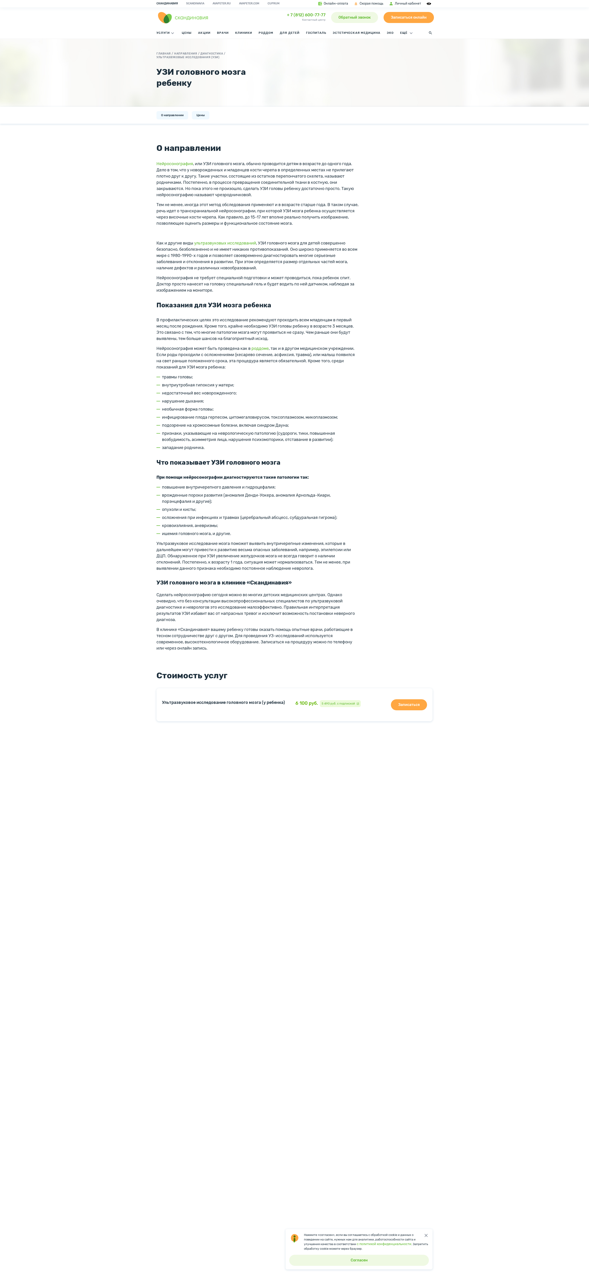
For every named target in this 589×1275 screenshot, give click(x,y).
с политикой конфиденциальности (384, 1244)
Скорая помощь (371, 4)
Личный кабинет (408, 4)
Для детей (289, 33)
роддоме (260, 348)
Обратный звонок (354, 17)
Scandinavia (195, 3)
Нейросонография (174, 163)
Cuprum (274, 3)
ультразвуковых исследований (225, 243)
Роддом (266, 33)
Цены (187, 33)
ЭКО (390, 33)
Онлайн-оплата (336, 4)
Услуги (163, 33)
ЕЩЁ (404, 33)
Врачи (223, 33)
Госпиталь (316, 33)
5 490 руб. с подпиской (338, 703)
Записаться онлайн (409, 17)
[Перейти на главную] (183, 17)
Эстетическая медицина (356, 33)
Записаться (409, 704)
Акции (204, 33)
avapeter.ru (222, 3)
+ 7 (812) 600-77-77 (306, 14)
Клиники (243, 33)
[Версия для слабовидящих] (430, 3)
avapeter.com (249, 3)
